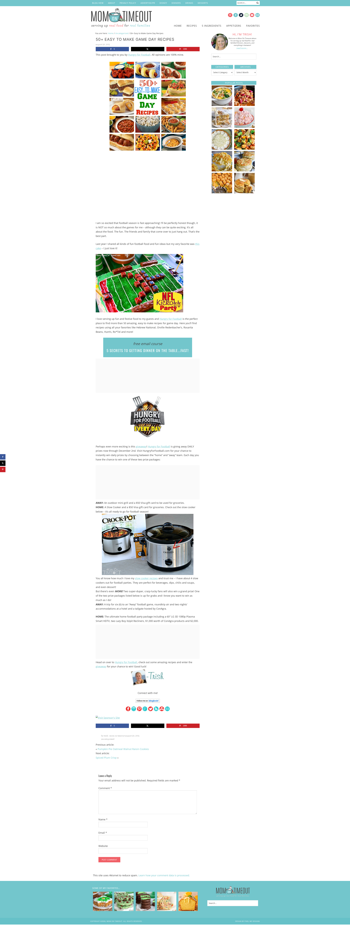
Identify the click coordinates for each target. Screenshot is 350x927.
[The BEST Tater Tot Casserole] (222, 192)
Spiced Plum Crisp (106, 757)
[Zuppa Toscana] (222, 105)
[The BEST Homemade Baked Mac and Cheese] (222, 170)
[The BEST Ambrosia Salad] (244, 127)
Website (103, 846)
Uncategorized (107, 739)
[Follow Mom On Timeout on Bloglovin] (148, 701)
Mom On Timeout (121, 18)
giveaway (141, 446)
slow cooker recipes (146, 578)
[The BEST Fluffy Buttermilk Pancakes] (244, 192)
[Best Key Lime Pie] (222, 148)
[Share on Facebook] (2, 457)
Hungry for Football (139, 54)
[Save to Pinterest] (2, 469)
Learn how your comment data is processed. (164, 875)
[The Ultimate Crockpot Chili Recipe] (244, 105)
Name (102, 819)
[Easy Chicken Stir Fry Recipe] (244, 148)
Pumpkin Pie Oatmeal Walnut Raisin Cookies (123, 749)
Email (102, 832)
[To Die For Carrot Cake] (222, 127)
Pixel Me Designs (252, 921)
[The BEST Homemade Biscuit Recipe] (244, 170)
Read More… (242, 48)
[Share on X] (147, 49)
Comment (105, 788)
